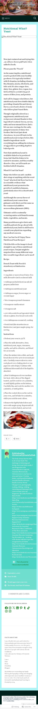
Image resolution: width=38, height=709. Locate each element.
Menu (7, 18)
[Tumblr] (24, 608)
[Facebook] (6, 608)
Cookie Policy (10, 701)
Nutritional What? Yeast (15, 30)
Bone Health (12, 577)
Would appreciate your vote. (18, 582)
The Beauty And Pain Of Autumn (19, 585)
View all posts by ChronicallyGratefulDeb (20, 563)
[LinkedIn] (17, 608)
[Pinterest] (21, 608)
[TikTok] (28, 608)
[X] (13, 608)
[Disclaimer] (19, 7)
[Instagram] (10, 608)
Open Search (34, 18)
